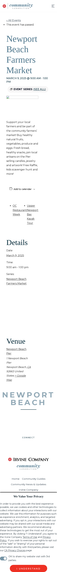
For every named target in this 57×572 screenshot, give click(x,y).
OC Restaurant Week (20, 210)
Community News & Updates (28, 484)
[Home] (16, 6)
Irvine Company (28, 489)
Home (15, 478)
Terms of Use (30, 537)
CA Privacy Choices (14, 550)
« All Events (13, 20)
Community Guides (33, 478)
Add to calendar (23, 189)
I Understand (28, 568)
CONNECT (28, 437)
